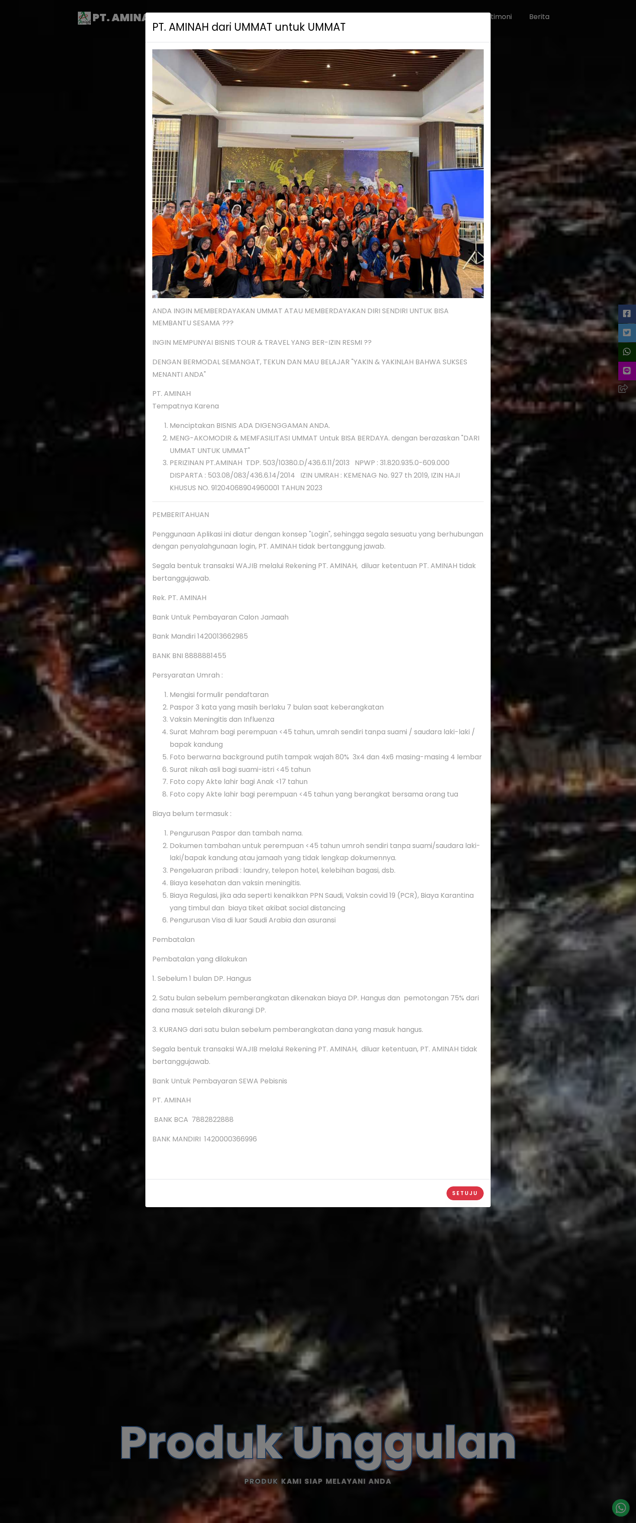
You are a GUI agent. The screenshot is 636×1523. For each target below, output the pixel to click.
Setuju (465, 1193)
